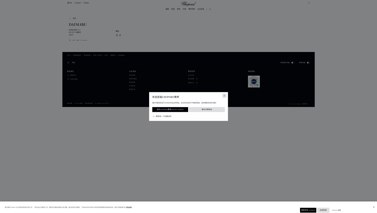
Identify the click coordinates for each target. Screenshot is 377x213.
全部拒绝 (323, 210)
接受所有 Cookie (308, 210)
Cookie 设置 (336, 210)
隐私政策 (129, 207)
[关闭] (374, 207)
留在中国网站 (207, 109)
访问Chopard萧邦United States (170, 109)
